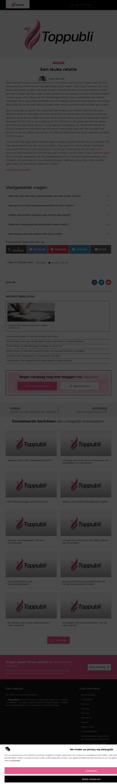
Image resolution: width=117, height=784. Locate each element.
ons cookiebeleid (12, 760)
